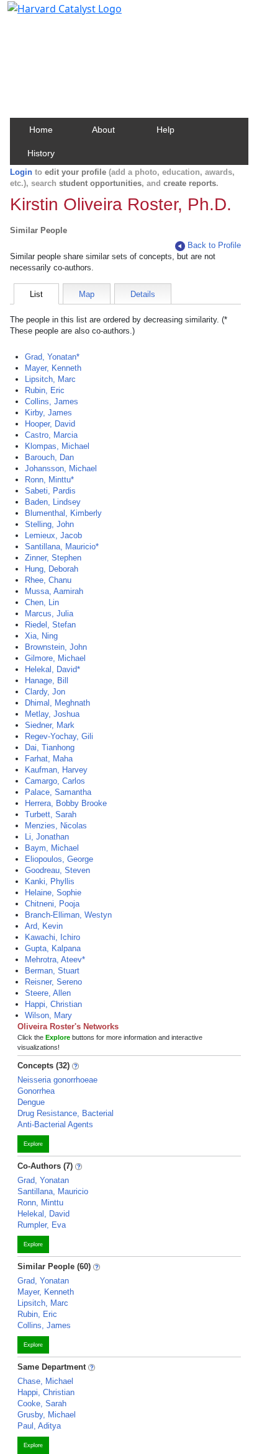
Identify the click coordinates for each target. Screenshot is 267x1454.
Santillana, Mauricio (52, 1191)
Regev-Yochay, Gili (59, 736)
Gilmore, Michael (55, 658)
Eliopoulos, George (59, 859)
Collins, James (51, 401)
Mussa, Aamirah (54, 591)
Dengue (31, 1102)
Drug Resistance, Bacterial (65, 1113)
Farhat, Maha (49, 758)
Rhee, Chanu (48, 580)
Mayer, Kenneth (53, 368)
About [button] (103, 130)
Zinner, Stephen (53, 557)
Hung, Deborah (51, 569)
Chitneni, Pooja (52, 903)
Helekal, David (43, 1213)
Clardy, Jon (45, 691)
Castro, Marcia (51, 435)
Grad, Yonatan (43, 1180)
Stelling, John (49, 524)
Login (21, 172)
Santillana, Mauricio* (62, 546)
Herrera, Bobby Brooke (66, 803)
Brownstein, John (56, 647)
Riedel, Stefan (50, 624)
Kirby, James (48, 412)
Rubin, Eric (45, 390)
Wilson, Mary (48, 1015)
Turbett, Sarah (50, 814)
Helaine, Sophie (53, 892)
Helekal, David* (52, 669)
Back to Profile (214, 245)
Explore (33, 1144)
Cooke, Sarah (41, 1403)
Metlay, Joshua (52, 714)
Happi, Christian (53, 1004)
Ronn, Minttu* (49, 479)
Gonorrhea (36, 1091)
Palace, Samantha (58, 792)
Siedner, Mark (50, 725)
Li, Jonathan (47, 836)
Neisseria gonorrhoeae (57, 1079)
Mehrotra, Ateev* (55, 959)
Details (142, 294)
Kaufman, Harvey (56, 769)
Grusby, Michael (46, 1414)
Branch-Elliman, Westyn (68, 915)
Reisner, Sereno (53, 981)
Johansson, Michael (61, 468)
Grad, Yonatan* (52, 356)
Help (165, 130)
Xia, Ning (41, 636)
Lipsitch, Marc (50, 379)
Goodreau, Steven (57, 870)
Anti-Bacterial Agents (55, 1124)
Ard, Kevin (44, 926)
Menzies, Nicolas (56, 825)
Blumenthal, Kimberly (63, 513)
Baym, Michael (52, 848)
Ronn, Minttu (40, 1202)
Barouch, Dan (49, 457)
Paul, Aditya (39, 1425)
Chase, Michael (45, 1381)
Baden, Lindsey (53, 502)
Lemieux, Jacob (53, 535)
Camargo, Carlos (55, 781)
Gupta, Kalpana (53, 948)
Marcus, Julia (49, 613)
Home (41, 130)
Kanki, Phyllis (50, 881)
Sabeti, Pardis (50, 490)
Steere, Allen (48, 993)
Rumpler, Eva (41, 1225)
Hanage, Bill (46, 680)
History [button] (41, 153)
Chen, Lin (42, 602)
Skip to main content (51, 14)
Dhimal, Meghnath (57, 702)
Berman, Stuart (52, 970)
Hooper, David (50, 423)
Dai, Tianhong (50, 747)
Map (86, 294)
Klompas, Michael (57, 446)
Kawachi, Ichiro (52, 937)
